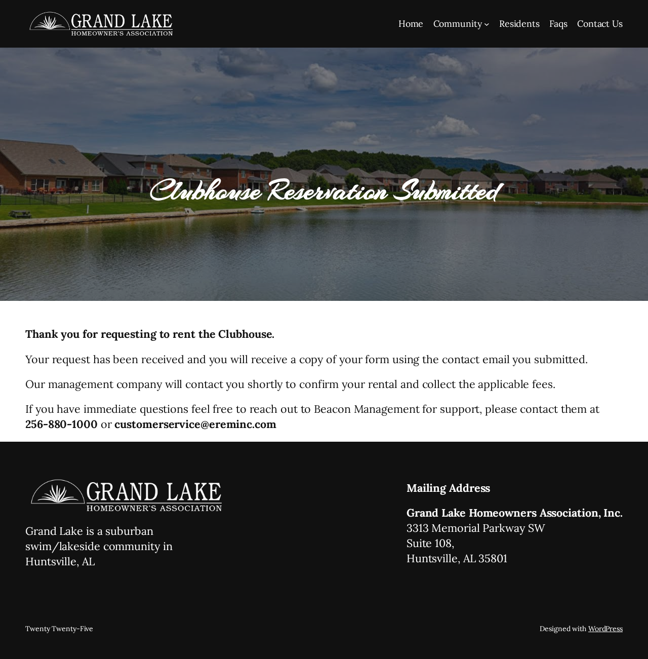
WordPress (605, 628)
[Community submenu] (487, 24)
